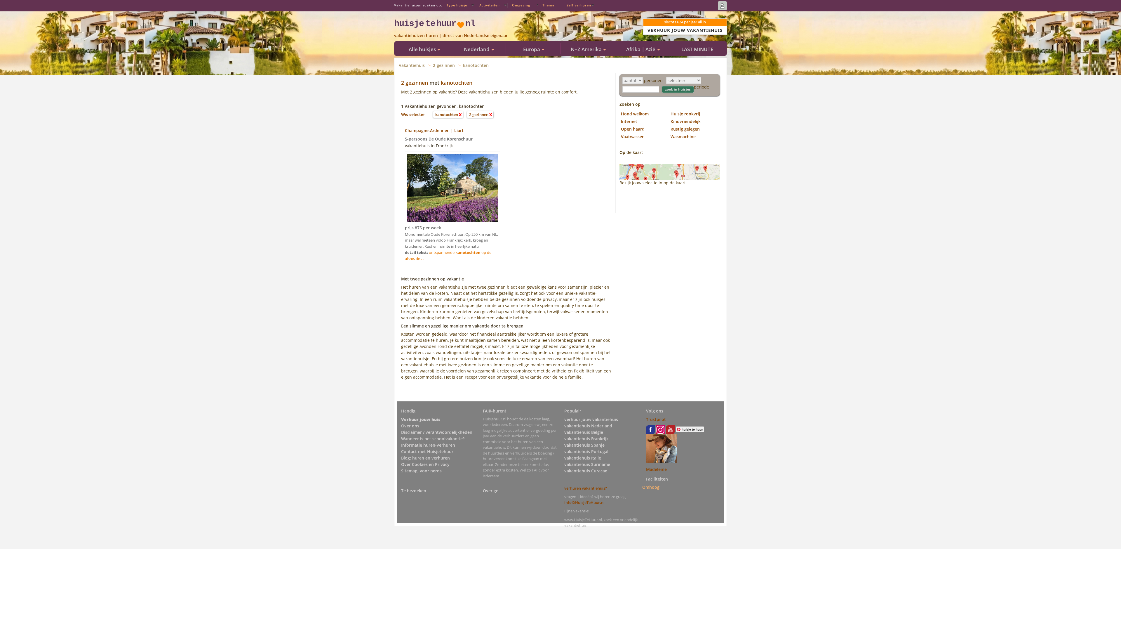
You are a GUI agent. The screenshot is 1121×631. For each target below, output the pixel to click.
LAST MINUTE (697, 49)
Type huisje (457, 5)
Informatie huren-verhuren (428, 445)
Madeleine (656, 469)
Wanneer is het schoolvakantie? (432, 438)
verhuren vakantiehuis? (585, 488)
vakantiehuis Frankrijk (586, 438)
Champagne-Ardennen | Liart (434, 130)
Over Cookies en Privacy (425, 464)
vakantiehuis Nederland (588, 426)
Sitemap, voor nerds (421, 471)
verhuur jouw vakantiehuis (591, 419)
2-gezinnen (444, 65)
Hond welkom (635, 114)
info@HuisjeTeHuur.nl (584, 502)
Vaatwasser (632, 136)
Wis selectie (412, 114)
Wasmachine (683, 136)
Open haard (633, 129)
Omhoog (650, 487)
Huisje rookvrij (685, 114)
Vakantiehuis (412, 65)
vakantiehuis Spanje (584, 445)
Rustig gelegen (685, 129)
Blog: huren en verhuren (425, 458)
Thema (548, 5)
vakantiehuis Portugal (586, 451)
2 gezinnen (414, 82)
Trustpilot (656, 419)
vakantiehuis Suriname (587, 464)
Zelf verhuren (579, 5)
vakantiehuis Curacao (586, 471)
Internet (629, 121)
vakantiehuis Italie (582, 458)
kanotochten (476, 65)
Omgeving (521, 5)
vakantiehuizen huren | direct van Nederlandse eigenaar (451, 35)
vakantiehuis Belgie (583, 432)
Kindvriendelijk (686, 121)
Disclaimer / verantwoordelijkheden (436, 432)
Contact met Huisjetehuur (427, 451)
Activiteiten (489, 5)
